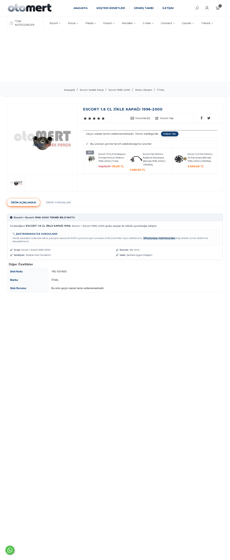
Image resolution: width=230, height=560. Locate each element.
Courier (186, 23)
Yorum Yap (167, 118)
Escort (54, 23)
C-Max (147, 23)
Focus (72, 23)
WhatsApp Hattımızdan (159, 238)
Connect (166, 23)
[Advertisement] (115, 57)
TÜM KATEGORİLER (24, 23)
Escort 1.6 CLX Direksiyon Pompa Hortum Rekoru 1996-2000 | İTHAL (112, 157)
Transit (205, 23)
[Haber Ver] (169, 134)
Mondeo (127, 23)
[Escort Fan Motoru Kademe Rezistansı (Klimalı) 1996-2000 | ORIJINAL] (136, 159)
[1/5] (85, 118)
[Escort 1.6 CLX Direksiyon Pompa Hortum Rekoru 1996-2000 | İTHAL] (91, 159)
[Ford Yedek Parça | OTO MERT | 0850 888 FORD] (29, 11)
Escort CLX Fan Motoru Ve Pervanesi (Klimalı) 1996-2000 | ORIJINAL (200, 157)
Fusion (107, 23)
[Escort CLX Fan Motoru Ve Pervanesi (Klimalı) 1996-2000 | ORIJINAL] (181, 159)
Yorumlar (142, 118)
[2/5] (87, 118)
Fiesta (89, 23)
